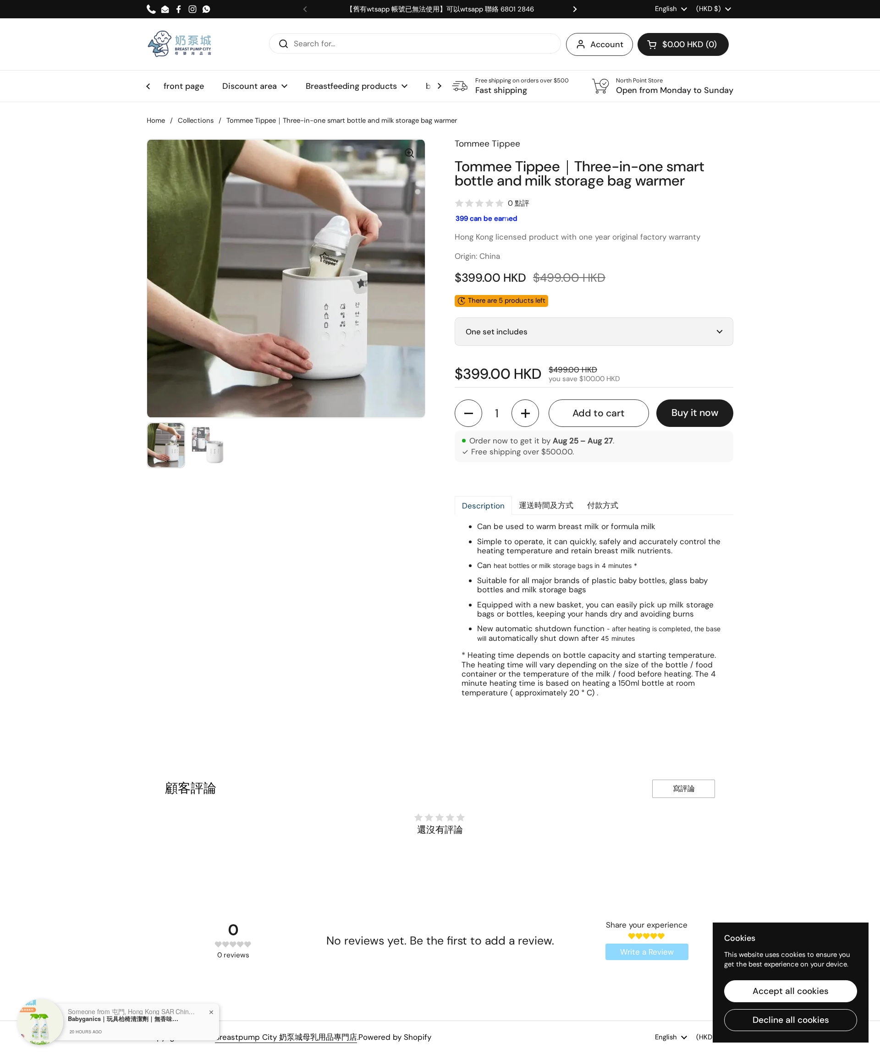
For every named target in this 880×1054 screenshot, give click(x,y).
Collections (196, 120)
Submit (280, 43)
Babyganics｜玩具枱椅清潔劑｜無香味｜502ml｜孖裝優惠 (125, 1018)
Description (483, 506)
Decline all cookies (791, 1020)
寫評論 (684, 788)
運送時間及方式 (546, 505)
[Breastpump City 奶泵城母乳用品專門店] (180, 44)
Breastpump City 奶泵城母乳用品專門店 (286, 1037)
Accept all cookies (791, 991)
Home (156, 120)
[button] (683, 44)
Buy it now (694, 412)
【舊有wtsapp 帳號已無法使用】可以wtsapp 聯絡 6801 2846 (440, 9)
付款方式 (602, 505)
